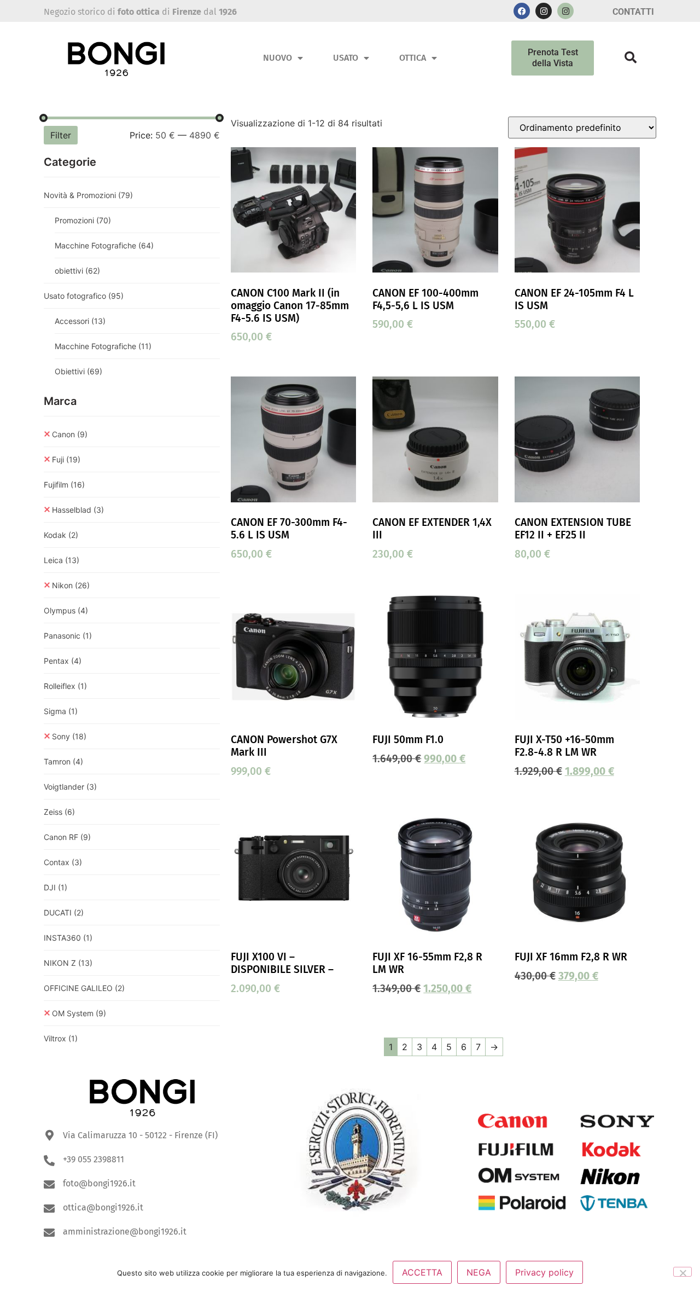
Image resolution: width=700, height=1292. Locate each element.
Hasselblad (78, 509)
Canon (70, 434)
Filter (60, 135)
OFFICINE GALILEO (84, 988)
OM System (79, 1013)
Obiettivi (78, 371)
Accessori (80, 321)
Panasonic (68, 635)
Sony (69, 736)
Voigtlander (70, 786)
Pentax (62, 660)
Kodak (61, 535)
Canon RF (67, 837)
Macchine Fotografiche (104, 245)
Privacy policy (544, 1272)
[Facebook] (522, 11)
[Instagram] (543, 11)
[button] (630, 57)
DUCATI (64, 912)
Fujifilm (64, 484)
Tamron (63, 761)
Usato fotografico (84, 295)
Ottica (412, 58)
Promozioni (83, 220)
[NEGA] (682, 1272)
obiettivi (77, 270)
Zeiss (59, 811)
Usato (345, 58)
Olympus (66, 610)
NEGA (478, 1272)
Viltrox (61, 1038)
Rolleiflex (65, 686)
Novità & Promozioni (88, 195)
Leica (61, 560)
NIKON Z (68, 962)
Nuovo (277, 58)
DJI (55, 887)
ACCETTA (422, 1272)
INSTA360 (68, 937)
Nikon (71, 585)
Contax (63, 862)
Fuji (66, 459)
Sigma (61, 711)
